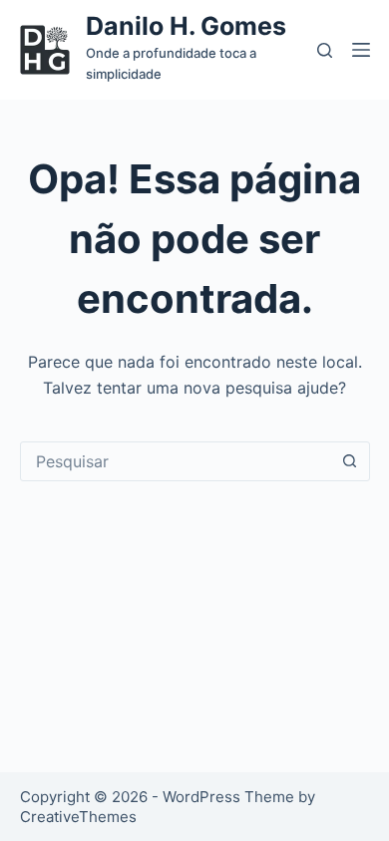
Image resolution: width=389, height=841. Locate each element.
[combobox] (176, 461)
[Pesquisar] (324, 50)
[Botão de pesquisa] (350, 461)
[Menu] (361, 50)
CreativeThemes (78, 816)
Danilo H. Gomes (186, 26)
